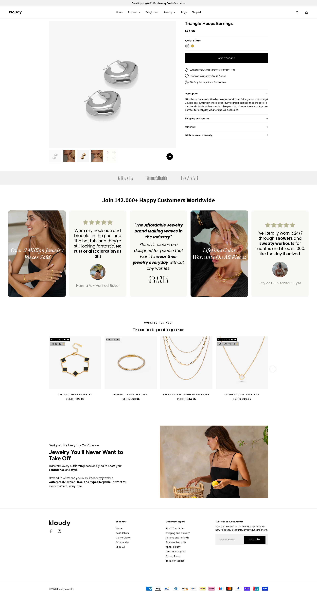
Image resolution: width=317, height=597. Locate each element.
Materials (190, 126)
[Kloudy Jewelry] (15, 12)
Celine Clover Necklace (242, 394)
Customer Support (176, 551)
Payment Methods (176, 542)
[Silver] (187, 46)
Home (119, 12)
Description (191, 93)
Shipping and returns (197, 118)
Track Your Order (175, 528)
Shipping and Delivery (178, 533)
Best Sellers (122, 533)
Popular (132, 12)
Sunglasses (152, 12)
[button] (306, 12)
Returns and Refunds (177, 537)
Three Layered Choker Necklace (186, 394)
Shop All (196, 12)
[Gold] (192, 46)
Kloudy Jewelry (65, 589)
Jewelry (168, 12)
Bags (184, 12)
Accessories (122, 542)
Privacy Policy (173, 556)
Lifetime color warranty (198, 135)
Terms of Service (175, 560)
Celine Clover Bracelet (75, 394)
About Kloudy (173, 547)
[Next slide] (169, 156)
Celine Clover (123, 537)
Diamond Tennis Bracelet (131, 394)
